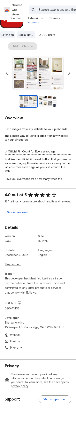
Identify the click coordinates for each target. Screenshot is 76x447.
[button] (38, 73)
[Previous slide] (7, 73)
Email (13, 341)
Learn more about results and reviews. (47, 201)
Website (15, 335)
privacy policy (19, 386)
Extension (8, 35)
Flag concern (13, 264)
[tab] (16, 18)
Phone (14, 347)
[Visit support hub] (55, 399)
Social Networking (27, 35)
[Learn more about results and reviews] (19, 303)
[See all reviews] (17, 212)
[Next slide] (69, 73)
